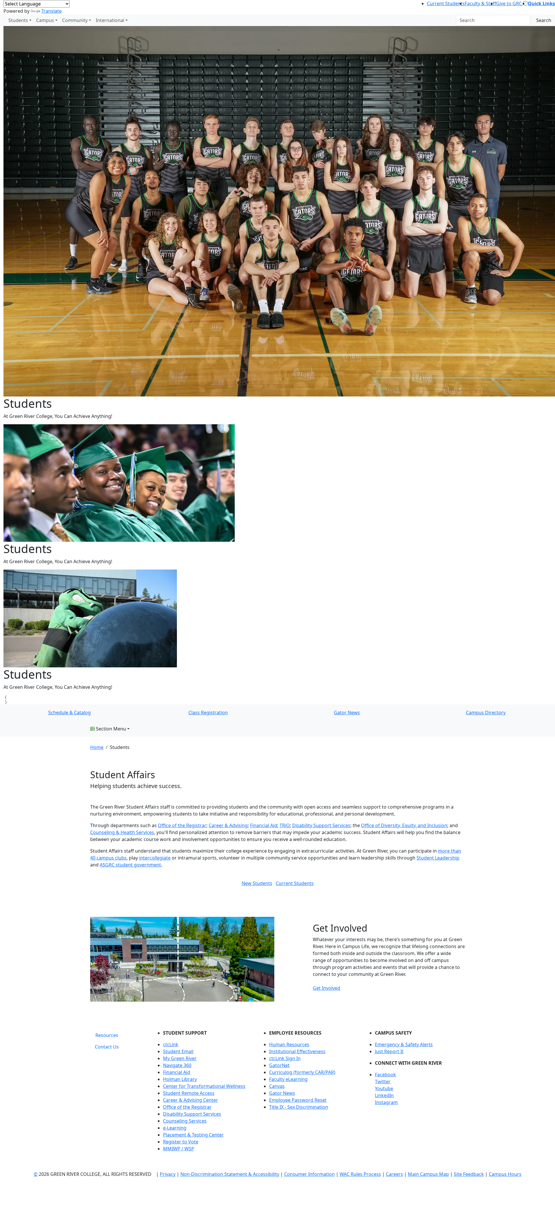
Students (18, 20)
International (110, 20)
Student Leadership (438, 858)
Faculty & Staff (480, 3)
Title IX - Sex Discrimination (298, 1107)
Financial (259, 825)
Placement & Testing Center (193, 1135)
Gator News (347, 712)
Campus (45, 20)
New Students (257, 883)
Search (543, 20)
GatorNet (279, 1065)
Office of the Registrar (182, 825)
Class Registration (208, 712)
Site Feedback (469, 1174)
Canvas (277, 1086)
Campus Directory (486, 712)
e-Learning (174, 1128)
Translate (51, 11)
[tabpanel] (309, 1093)
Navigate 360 (177, 1065)
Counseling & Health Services (122, 832)
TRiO (285, 825)
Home (96, 747)
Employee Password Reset (298, 1100)
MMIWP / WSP (178, 1148)
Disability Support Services (321, 825)
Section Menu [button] (110, 729)
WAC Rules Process (360, 1174)
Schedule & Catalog (69, 712)
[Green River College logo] (0, 20)
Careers (394, 1174)
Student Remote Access (188, 1093)
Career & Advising (228, 825)
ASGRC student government (130, 865)
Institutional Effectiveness (297, 1051)
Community (75, 20)
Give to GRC (509, 3)
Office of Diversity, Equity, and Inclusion (404, 825)
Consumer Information (309, 1174)
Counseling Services (185, 1121)
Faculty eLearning (288, 1079)
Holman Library (180, 1079)
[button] (420, 1074)
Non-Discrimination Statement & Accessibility (229, 1174)
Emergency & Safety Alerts (404, 1044)
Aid (273, 825)
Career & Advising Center (190, 1100)
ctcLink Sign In (285, 1058)
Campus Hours (505, 1174)
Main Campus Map (428, 1174)
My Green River (180, 1058)
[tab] (106, 1035)
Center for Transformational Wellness (204, 1086)
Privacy (167, 1174)
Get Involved (326, 988)
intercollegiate (155, 858)
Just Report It (389, 1051)
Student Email (178, 1051)
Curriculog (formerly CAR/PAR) (302, 1072)
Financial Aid (176, 1072)
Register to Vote (180, 1142)
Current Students (446, 3)
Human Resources (289, 1044)
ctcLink (170, 1044)
